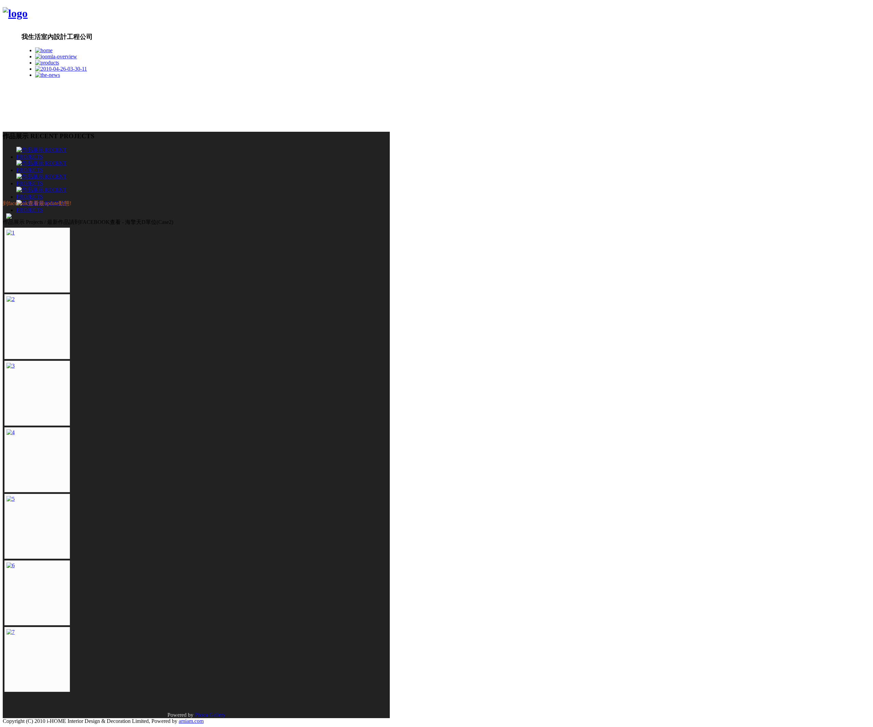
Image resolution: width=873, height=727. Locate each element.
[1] (10, 233)
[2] (10, 299)
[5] (10, 499)
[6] (10, 565)
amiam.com (191, 721)
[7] (10, 632)
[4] (10, 432)
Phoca (201, 715)
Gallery (217, 715)
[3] (10, 366)
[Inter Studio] (15, 13)
